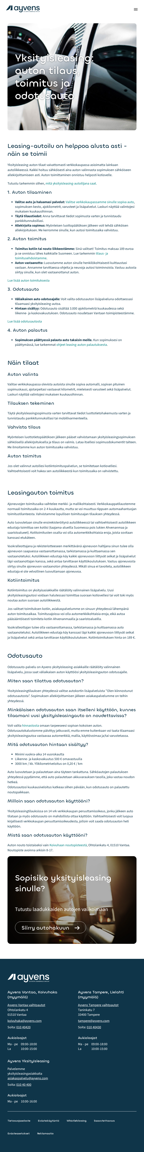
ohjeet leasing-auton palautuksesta (81, 344)
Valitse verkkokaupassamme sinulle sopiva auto (100, 202)
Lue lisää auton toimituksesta (29, 280)
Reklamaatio (45, 1133)
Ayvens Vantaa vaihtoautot (26, 1005)
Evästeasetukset (19, 1133)
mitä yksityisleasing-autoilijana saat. (71, 183)
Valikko (136, 9)
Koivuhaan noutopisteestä (68, 845)
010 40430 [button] (94, 1027)
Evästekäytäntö (48, 1121)
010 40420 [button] (23, 1027)
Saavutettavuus (104, 1121)
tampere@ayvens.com (94, 1021)
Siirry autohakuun (45, 927)
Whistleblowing (76, 1121)
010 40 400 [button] (23, 1084)
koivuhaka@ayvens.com (25, 1021)
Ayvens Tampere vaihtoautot (98, 1005)
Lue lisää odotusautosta (25, 321)
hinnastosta (30, 725)
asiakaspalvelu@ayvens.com (28, 1078)
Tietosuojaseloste (19, 1121)
